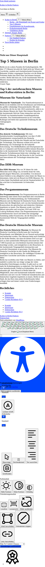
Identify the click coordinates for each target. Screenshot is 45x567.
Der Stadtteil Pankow (18, 38)
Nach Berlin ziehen (12, 42)
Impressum (9, 295)
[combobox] (22, 328)
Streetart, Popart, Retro (13, 33)
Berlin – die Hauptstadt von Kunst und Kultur (27, 22)
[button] (5, 84)
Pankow (8, 36)
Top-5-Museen (15, 24)
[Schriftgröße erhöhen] (4, 388)
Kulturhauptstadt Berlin (18, 28)
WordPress (20, 320)
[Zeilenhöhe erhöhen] (4, 416)
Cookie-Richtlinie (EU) (14, 300)
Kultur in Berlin (11, 20)
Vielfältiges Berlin (16, 31)
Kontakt (8, 293)
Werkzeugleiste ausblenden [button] (10, 391)
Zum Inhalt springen (7, 1)
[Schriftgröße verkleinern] (4, 396)
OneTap (15, 387)
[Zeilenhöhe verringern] (4, 425)
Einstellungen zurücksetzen (10, 546)
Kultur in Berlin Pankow (9, 5)
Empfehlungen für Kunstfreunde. (22, 26)
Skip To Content (6, 544)
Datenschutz (9, 297)
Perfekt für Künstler (17, 40)
